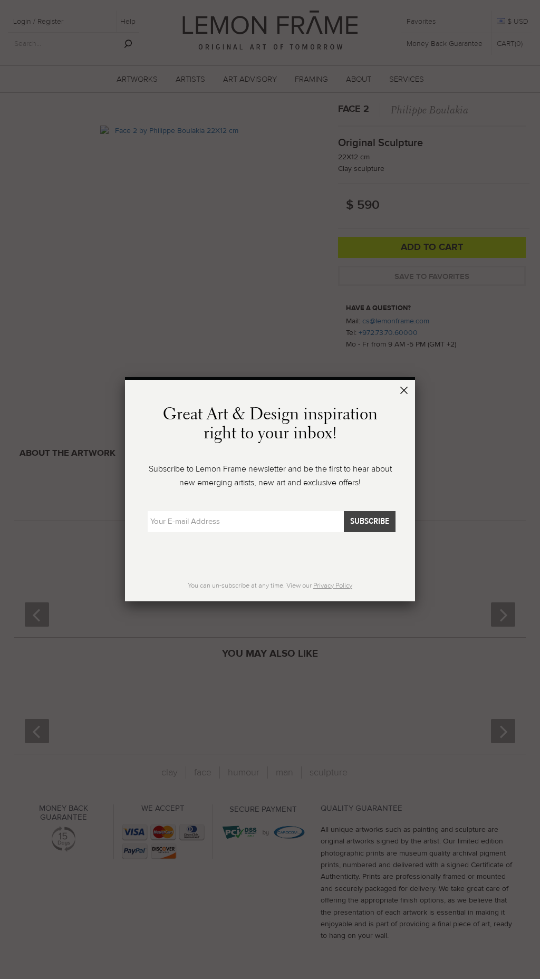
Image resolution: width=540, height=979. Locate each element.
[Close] (405, 391)
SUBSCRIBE (369, 521)
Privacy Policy (332, 585)
